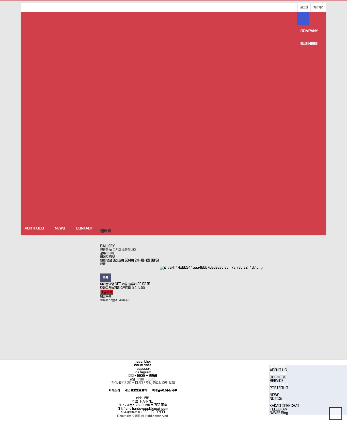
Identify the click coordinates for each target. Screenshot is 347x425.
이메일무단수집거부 (164, 390)
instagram (143, 372)
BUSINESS (309, 44)
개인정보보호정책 (136, 390)
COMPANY (309, 31)
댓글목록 (107, 292)
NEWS (60, 228)
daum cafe (142, 365)
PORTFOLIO (34, 228)
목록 (105, 278)
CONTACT (84, 228)
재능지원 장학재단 (126, 288)
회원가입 (318, 7)
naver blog (143, 361)
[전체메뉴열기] (303, 18)
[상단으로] (335, 413)
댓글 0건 (112, 260)
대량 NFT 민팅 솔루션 (129, 284)
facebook (143, 369)
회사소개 (114, 390)
